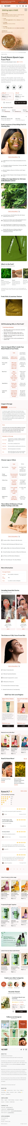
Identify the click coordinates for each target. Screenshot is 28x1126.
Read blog (3, 781)
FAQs (2, 1099)
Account (17, 1099)
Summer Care (10, 1090)
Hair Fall (11, 1092)
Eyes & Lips (3, 1092)
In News (7, 1101)
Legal (6, 1099)
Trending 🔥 (3, 1090)
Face (18, 1090)
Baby (8, 1092)
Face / (5, 52)
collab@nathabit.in (10, 1109)
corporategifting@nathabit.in (16, 1110)
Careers (2, 1101)
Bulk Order (12, 1101)
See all (25, 758)
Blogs (21, 1099)
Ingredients (8, 1094)
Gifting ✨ (20, 1092)
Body (21, 1090)
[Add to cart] (9, 735)
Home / (2, 52)
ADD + (8, 629)
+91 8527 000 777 (9, 1107)
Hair (15, 1090)
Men (16, 1092)
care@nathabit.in (11, 1112)
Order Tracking (11, 1099)
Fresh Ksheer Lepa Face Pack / (12, 52)
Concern (3, 1094)
